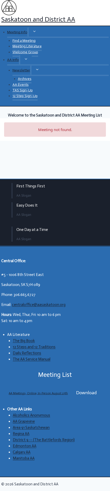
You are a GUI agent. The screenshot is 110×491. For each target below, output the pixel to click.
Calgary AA (21, 452)
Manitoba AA (24, 458)
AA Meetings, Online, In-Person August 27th (38, 393)
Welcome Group (25, 52)
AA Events (21, 84)
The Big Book (24, 340)
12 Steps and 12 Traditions (34, 347)
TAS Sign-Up (23, 90)
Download (86, 393)
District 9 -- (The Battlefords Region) (44, 439)
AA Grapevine (24, 421)
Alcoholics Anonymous (31, 415)
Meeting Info (17, 32)
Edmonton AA (24, 446)
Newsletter (21, 70)
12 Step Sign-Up (25, 96)
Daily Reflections (27, 353)
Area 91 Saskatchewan (31, 427)
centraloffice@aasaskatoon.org (38, 304)
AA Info (13, 60)
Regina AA (21, 433)
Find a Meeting (24, 40)
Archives (24, 79)
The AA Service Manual (31, 359)
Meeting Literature (27, 46)
